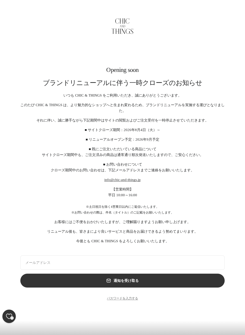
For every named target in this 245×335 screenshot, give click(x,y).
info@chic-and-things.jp (122, 180)
